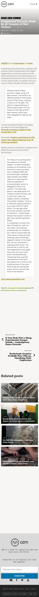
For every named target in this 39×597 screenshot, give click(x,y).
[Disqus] (19, 499)
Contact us (16, 594)
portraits (4, 290)
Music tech (17, 18)
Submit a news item (29, 594)
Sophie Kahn (19, 63)
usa (25, 290)
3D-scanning (9, 288)
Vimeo (30, 63)
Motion (10, 18)
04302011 (5, 63)
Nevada (28, 288)
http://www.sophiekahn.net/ (13, 279)
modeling (23, 288)
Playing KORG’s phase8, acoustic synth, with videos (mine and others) (19, 398)
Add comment (6, 33)
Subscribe (19, 576)
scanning (20, 290)
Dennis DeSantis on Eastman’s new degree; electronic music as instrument (19, 420)
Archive (4, 18)
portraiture (12, 290)
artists (16, 288)
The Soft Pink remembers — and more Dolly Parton (18, 441)
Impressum (6, 594)
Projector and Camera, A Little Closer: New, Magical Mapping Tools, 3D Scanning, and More (18, 140)
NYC (32, 288)
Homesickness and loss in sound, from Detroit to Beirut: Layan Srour (18, 462)
